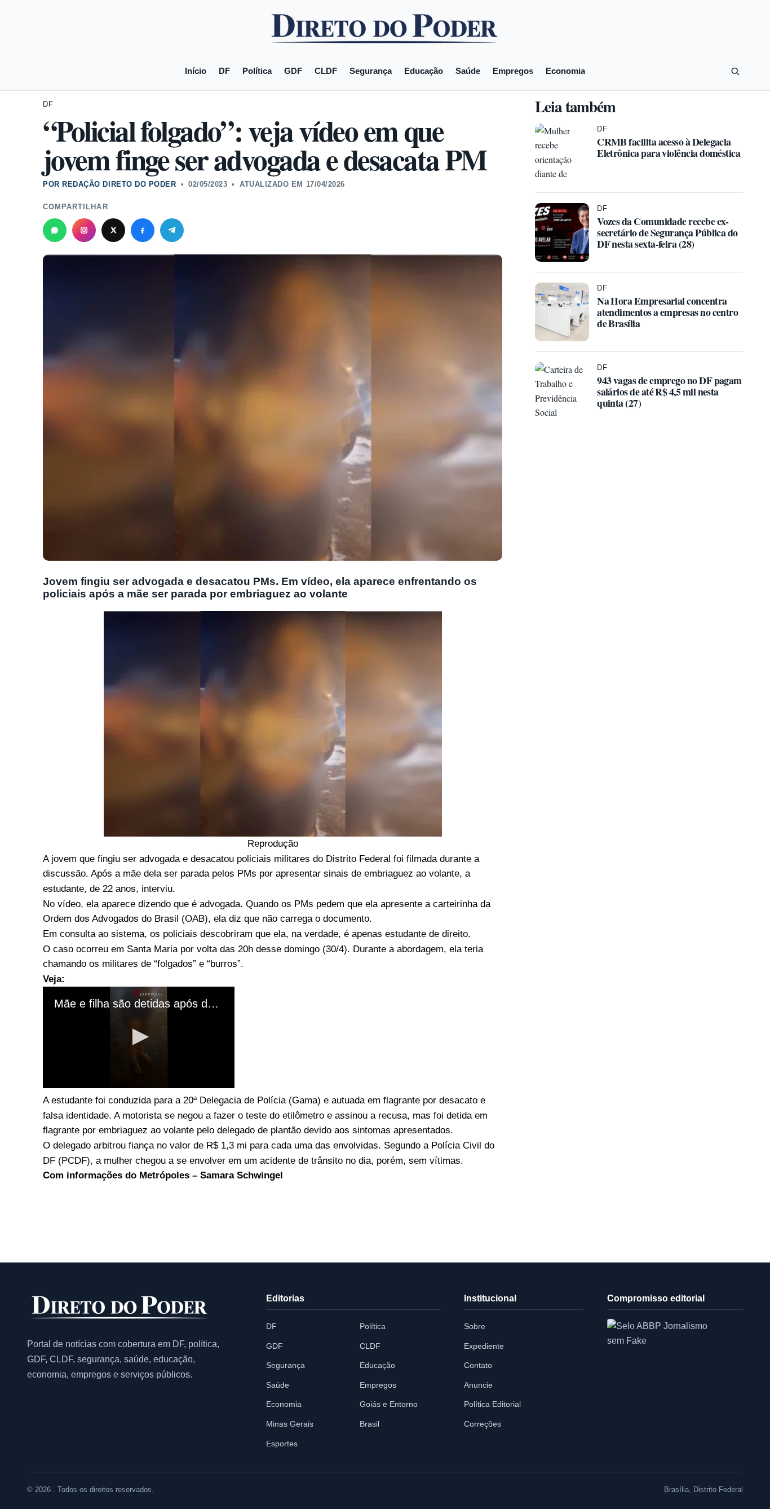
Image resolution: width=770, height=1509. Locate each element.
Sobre (474, 1326)
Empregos (513, 71)
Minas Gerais (289, 1423)
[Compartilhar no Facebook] (142, 230)
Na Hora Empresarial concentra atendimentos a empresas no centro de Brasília (667, 312)
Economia (565, 71)
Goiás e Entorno (389, 1404)
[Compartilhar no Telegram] (172, 230)
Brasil (369, 1423)
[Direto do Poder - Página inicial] (120, 1308)
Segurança (370, 71)
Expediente (484, 1345)
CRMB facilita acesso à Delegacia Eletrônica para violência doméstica (668, 147)
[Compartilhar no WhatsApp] (55, 230)
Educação (423, 71)
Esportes (282, 1443)
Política (257, 71)
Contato (478, 1365)
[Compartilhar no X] (113, 230)
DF (224, 71)
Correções (482, 1423)
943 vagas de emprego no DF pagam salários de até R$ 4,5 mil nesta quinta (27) (669, 391)
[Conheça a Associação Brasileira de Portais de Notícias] (666, 1378)
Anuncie (478, 1384)
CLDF (326, 71)
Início (195, 71)
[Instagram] (84, 230)
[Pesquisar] (735, 71)
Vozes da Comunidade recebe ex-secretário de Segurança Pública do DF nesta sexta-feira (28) (667, 232)
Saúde (467, 71)
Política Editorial (492, 1404)
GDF (293, 71)
